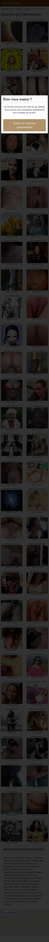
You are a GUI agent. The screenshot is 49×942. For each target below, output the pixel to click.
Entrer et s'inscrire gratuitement (24, 125)
